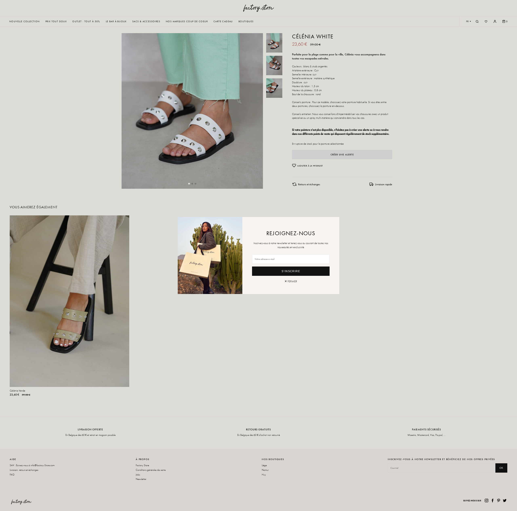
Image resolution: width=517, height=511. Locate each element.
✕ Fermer (291, 281)
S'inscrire (291, 271)
